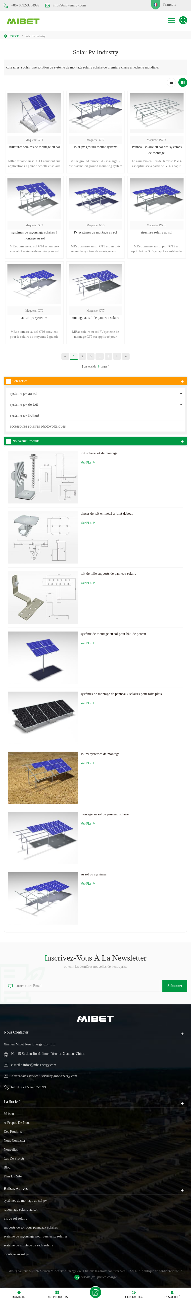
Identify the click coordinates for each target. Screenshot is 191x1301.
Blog (7, 1167)
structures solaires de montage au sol (34, 147)
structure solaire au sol (156, 232)
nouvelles (11, 1149)
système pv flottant (24, 415)
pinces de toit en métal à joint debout (107, 513)
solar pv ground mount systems (95, 147)
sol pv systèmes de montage (100, 754)
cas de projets (14, 1158)
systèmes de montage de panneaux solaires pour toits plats (121, 694)
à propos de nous (17, 1123)
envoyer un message (95, 1292)
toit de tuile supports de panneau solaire (108, 573)
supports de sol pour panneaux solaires (31, 1227)
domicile (13, 36)
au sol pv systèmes (34, 318)
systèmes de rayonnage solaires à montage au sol (34, 235)
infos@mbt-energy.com (69, 5)
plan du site (13, 1176)
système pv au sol (23, 393)
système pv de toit (24, 404)
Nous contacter (14, 1140)
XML (133, 1271)
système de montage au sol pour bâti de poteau (113, 634)
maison (9, 1114)
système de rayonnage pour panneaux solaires (35, 1236)
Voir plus (156, 262)
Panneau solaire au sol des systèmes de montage (157, 150)
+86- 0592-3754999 (25, 5)
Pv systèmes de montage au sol (95, 232)
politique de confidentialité (160, 1271)
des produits (13, 1132)
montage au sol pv (16, 1254)
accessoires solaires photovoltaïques (38, 426)
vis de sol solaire (15, 1218)
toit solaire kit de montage (99, 453)
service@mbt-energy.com (59, 1076)
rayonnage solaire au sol (21, 1209)
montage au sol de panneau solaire (95, 318)
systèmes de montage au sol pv (25, 1200)
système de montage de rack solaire (28, 1245)
